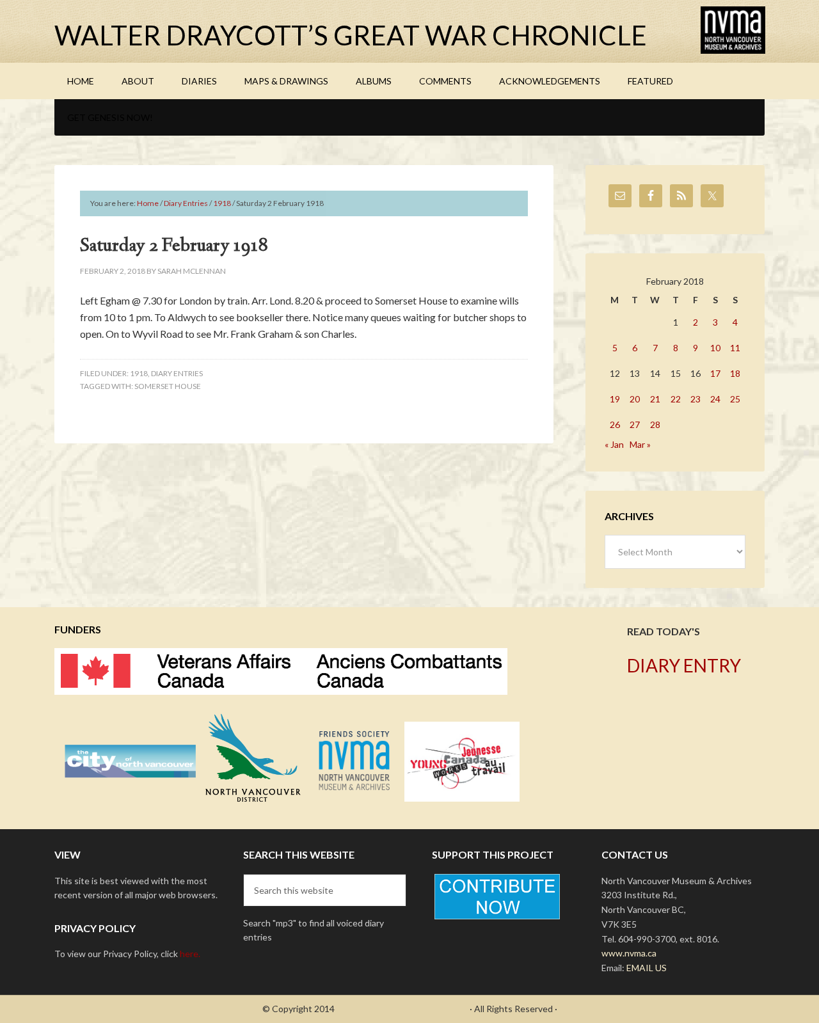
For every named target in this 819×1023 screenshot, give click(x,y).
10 (715, 347)
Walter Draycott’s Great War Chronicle (350, 35)
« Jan (614, 444)
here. (190, 953)
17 (715, 373)
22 (676, 398)
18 (735, 373)
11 (735, 347)
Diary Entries (177, 373)
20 (635, 398)
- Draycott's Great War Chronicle (402, 1008)
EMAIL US (646, 967)
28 (655, 424)
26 (615, 424)
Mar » (640, 444)
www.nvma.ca (628, 953)
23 (695, 398)
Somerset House (167, 386)
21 (655, 398)
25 (735, 398)
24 (715, 398)
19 (615, 398)
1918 (139, 373)
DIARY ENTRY (684, 665)
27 (635, 424)
